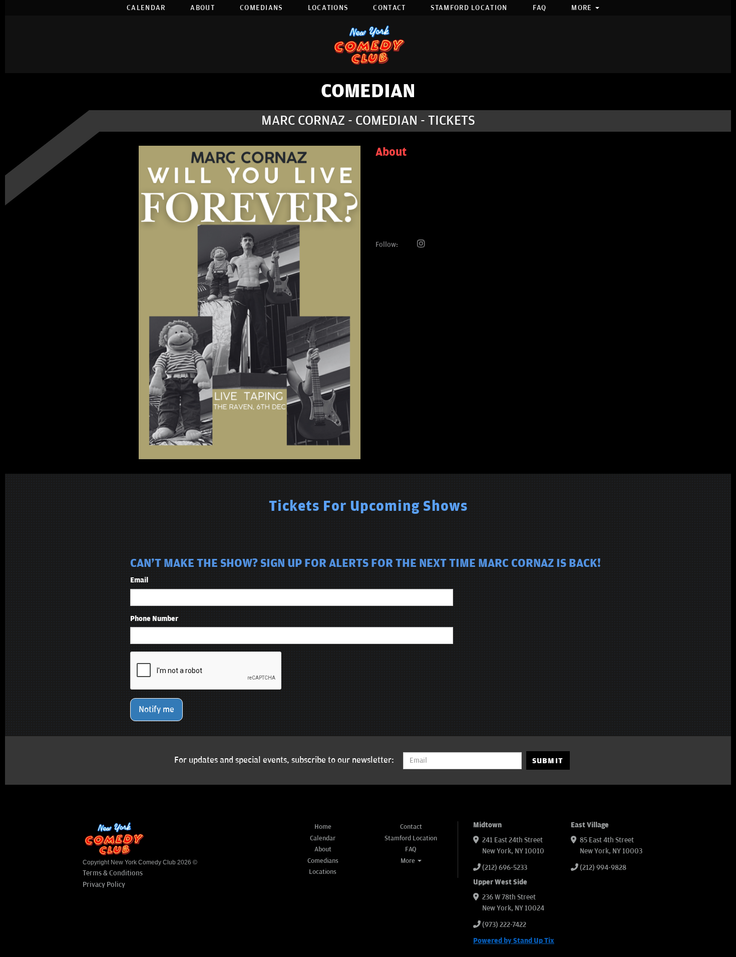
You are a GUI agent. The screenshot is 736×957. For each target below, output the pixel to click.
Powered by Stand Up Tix (513, 940)
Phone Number (154, 618)
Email (139, 580)
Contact (389, 8)
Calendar (146, 8)
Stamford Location (469, 8)
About (202, 8)
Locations (328, 8)
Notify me (156, 710)
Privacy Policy (104, 884)
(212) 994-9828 (603, 867)
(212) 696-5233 (504, 867)
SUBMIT (548, 760)
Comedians (261, 8)
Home (322, 827)
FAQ (540, 8)
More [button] (582, 8)
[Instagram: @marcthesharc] (421, 244)
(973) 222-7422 (504, 924)
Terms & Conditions (113, 873)
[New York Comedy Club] (368, 44)
